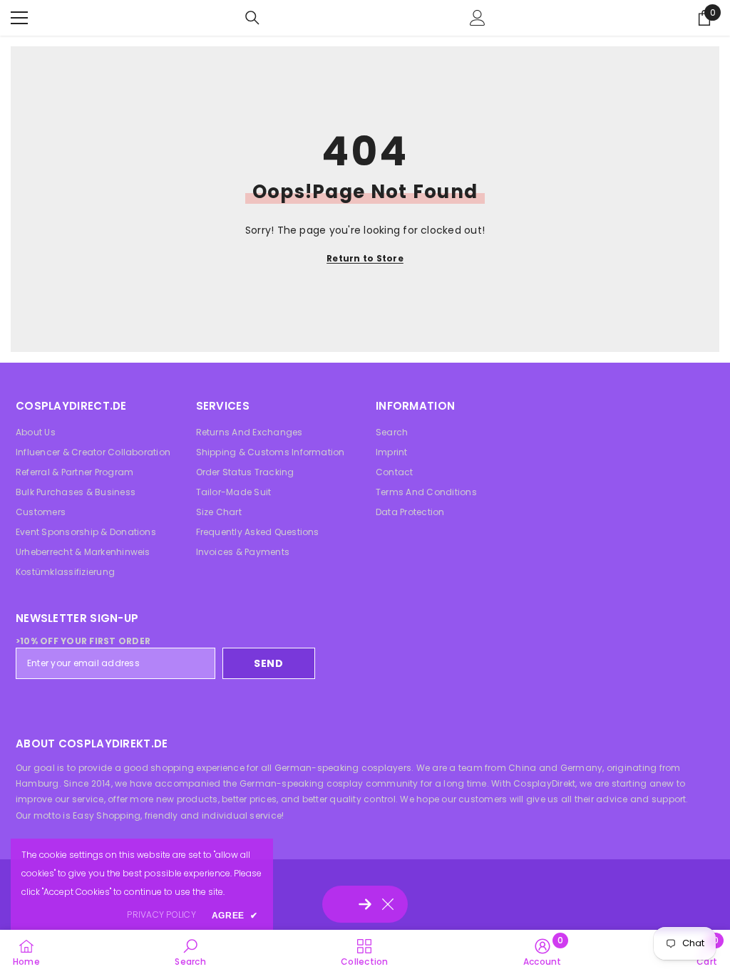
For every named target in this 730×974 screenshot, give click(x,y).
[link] (190, 952)
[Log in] (477, 18)
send (269, 663)
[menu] (19, 17)
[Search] (252, 17)
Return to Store (365, 258)
